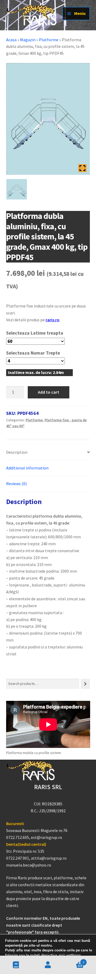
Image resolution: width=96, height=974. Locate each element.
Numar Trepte (45, 353)
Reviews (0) (16, 483)
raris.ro (52, 319)
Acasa (11, 39)
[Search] (85, 684)
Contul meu (48, 965)
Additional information (27, 468)
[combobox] (42, 684)
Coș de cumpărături (74, 960)
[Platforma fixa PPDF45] (16, 189)
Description (16, 452)
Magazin (27, 39)
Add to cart (48, 392)
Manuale (16, 965)
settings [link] (73, 955)
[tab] (48, 452)
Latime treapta (47, 333)
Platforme (48, 39)
